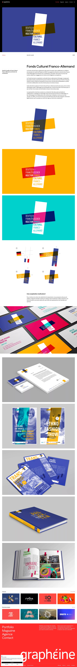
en (74, 2)
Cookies (24, 665)
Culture (3, 55)
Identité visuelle (30, 55)
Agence (66, 2)
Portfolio (57, 2)
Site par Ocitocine (30, 665)
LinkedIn (68, 665)
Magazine (62, 2)
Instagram (73, 665)
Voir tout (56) (72, 591)
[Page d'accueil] (6, 2)
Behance (63, 665)
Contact (71, 2)
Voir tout (73, 607)
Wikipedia (59, 665)
